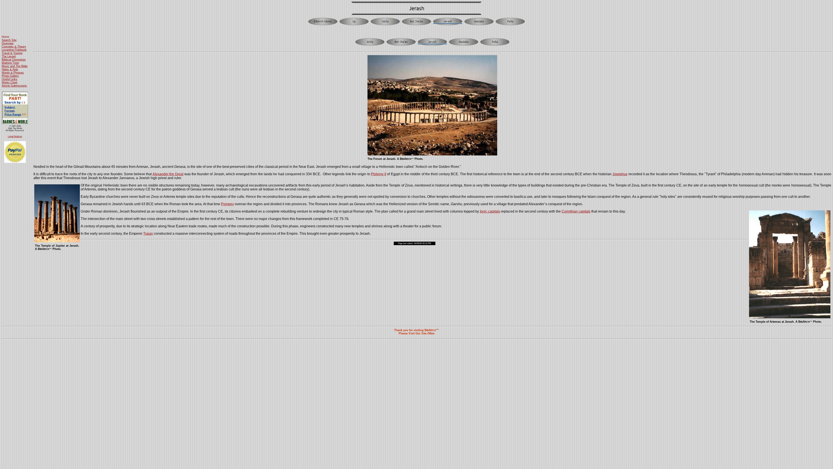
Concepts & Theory (14, 46)
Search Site (9, 40)
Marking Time (10, 62)
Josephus (619, 174)
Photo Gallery (10, 76)
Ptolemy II (378, 174)
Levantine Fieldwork (14, 49)
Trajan (148, 233)
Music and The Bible (15, 66)
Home (5, 36)
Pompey (227, 204)
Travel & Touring (12, 53)
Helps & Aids (10, 69)
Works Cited (9, 82)
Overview (7, 43)
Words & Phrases (13, 72)
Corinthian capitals (576, 211)
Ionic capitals (490, 211)
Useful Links (9, 79)
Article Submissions (14, 85)
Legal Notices (15, 136)
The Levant (9, 56)
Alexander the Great (168, 174)
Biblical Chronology (14, 59)
